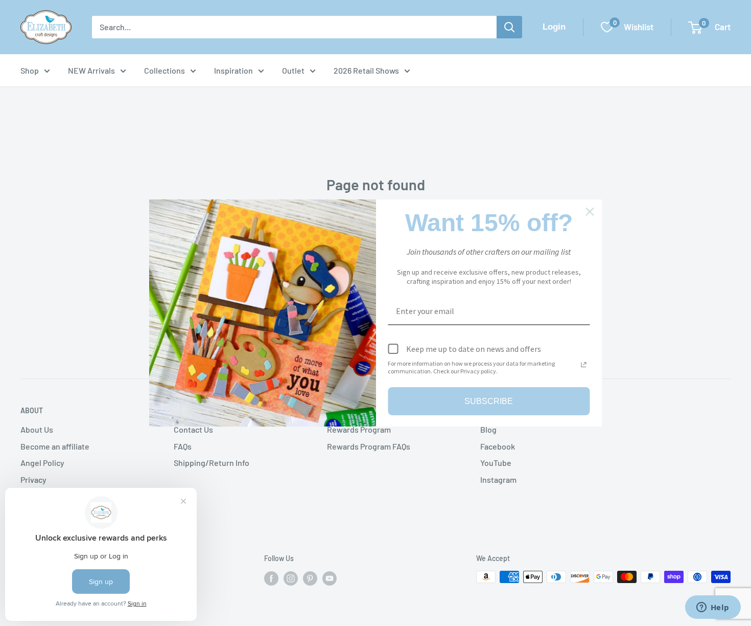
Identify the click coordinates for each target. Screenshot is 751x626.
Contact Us (193, 429)
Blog (488, 429)
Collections (164, 70)
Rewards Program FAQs (368, 446)
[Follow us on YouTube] (329, 578)
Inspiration (233, 70)
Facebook (497, 446)
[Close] (590, 211)
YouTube (495, 462)
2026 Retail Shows (366, 70)
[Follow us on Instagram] (291, 578)
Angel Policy (42, 462)
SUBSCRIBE (488, 401)
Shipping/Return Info (211, 462)
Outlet (293, 70)
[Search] (509, 27)
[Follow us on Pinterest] (310, 578)
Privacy (33, 479)
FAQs (183, 446)
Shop (29, 70)
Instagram (498, 479)
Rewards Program (359, 429)
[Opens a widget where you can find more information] (713, 608)
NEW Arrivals (91, 70)
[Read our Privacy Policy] (584, 365)
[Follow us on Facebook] (271, 578)
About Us (36, 429)
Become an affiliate (54, 446)
